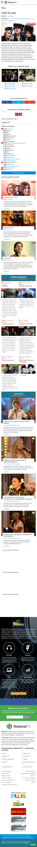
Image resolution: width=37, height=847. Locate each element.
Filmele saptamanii (8, 759)
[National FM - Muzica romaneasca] (18, 803)
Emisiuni (9, 655)
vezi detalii (6, 208)
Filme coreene (6, 775)
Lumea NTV (27, 756)
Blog (9, 677)
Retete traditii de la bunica (9, 784)
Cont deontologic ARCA (28, 773)
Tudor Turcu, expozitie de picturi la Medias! (16, 422)
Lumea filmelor (6, 782)
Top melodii (28, 677)
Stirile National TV (7, 767)
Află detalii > (26, 843)
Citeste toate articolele (18, 693)
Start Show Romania (15, 425)
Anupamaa (9, 157)
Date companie (30, 771)
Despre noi (26, 753)
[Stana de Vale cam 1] (18, 819)
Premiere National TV (28, 763)
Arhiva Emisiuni (27, 767)
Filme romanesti (6, 778)
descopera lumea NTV (18, 395)
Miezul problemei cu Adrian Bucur (16, 143)
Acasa (4, 753)
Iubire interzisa (10, 168)
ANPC (33, 782)
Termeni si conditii (30, 780)
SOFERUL (9, 169)
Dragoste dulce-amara (12, 159)
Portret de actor (6, 771)
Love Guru (9, 129)
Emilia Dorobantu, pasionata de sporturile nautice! (15, 461)
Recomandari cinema (8, 780)
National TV (28, 835)
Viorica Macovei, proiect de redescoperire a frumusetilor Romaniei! (18, 498)
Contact (32, 775)
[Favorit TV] (18, 811)
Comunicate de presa (29, 778)
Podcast (27, 655)
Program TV (6, 756)
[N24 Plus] (18, 794)
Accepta (33, 844)
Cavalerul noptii (10, 155)
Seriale (25, 759)
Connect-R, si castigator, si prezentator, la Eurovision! (18, 535)
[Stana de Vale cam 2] (18, 828)
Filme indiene (6, 773)
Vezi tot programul (18, 173)
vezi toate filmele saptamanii (18, 279)
